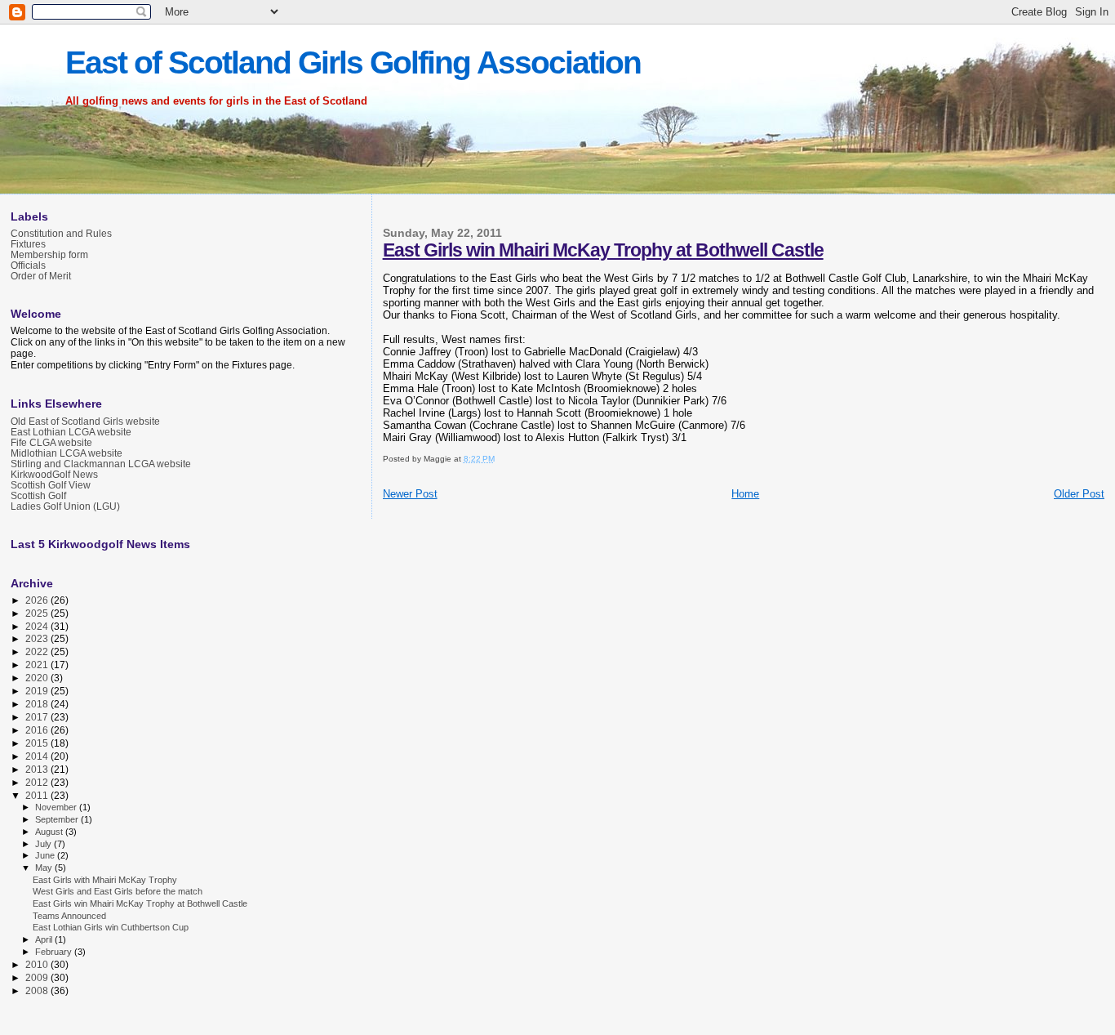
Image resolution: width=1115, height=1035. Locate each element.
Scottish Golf (38, 495)
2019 (38, 690)
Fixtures (28, 244)
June (46, 855)
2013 (38, 769)
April (45, 939)
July (44, 844)
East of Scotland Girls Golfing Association (353, 62)
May (45, 867)
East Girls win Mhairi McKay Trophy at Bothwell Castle (603, 250)
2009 (38, 977)
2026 (38, 600)
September (58, 819)
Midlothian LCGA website (66, 453)
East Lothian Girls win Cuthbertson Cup (111, 927)
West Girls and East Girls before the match (117, 891)
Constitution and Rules (61, 233)
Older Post (1079, 494)
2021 (38, 664)
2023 (38, 638)
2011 (38, 795)
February (54, 952)
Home (745, 494)
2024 (38, 626)
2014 (38, 756)
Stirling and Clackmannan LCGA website (101, 463)
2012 (38, 782)
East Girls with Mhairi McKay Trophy (105, 880)
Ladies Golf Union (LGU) (65, 506)
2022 (38, 651)
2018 (38, 703)
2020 (38, 677)
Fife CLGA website (51, 442)
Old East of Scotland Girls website (85, 421)
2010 (38, 964)
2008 (38, 990)
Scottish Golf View (51, 485)
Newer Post (410, 494)
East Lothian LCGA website (71, 431)
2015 (38, 743)
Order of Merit (41, 275)
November (57, 807)
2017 (38, 717)
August (50, 831)
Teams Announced (69, 916)
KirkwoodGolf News (54, 474)
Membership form (49, 254)
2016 (38, 730)
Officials (28, 265)
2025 (38, 613)
